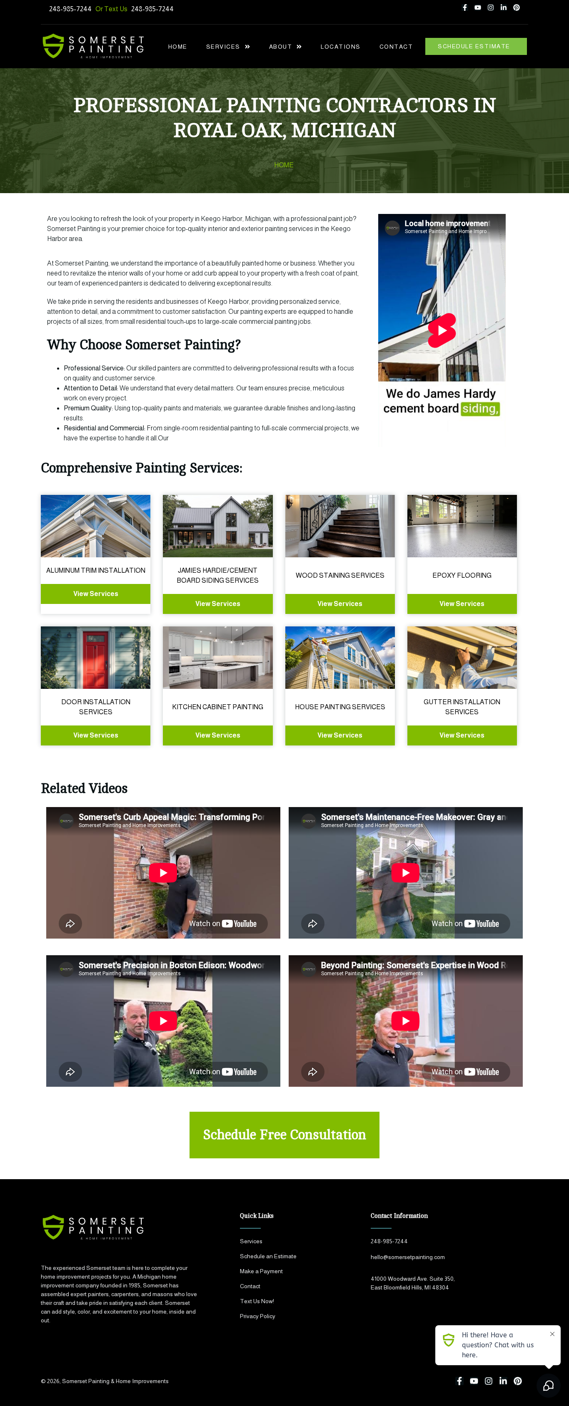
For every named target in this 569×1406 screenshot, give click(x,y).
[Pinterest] (516, 7)
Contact (396, 46)
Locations (341, 46)
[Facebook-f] (465, 7)
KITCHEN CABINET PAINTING (217, 706)
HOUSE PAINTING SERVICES (340, 706)
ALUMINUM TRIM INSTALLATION (95, 570)
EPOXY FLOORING (462, 575)
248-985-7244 (70, 8)
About (280, 46)
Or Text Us (113, 8)
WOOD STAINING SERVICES (340, 575)
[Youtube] (477, 7)
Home (177, 46)
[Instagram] (490, 7)
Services (223, 46)
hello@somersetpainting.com (408, 1257)
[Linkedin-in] (503, 7)
